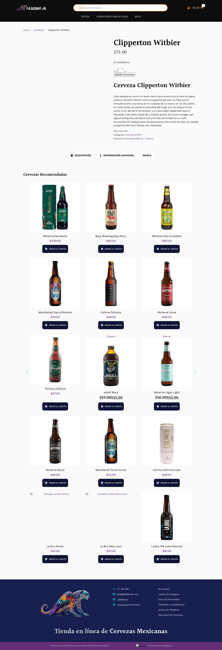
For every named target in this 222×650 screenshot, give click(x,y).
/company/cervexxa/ (128, 605)
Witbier (138, 135)
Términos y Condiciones (171, 605)
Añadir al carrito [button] (57, 249)
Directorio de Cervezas (170, 615)
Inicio (26, 29)
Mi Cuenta (164, 589)
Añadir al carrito (124, 74)
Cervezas (39, 29)
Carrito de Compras (168, 594)
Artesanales (130, 138)
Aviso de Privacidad (168, 600)
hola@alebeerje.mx (127, 594)
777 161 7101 (123, 589)
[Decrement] (115, 71)
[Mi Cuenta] (189, 7)
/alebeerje (122, 600)
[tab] (81, 155)
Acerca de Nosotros (168, 610)
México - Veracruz (145, 138)
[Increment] (125, 71)
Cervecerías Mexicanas (112, 16)
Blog (138, 16)
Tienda (85, 16)
